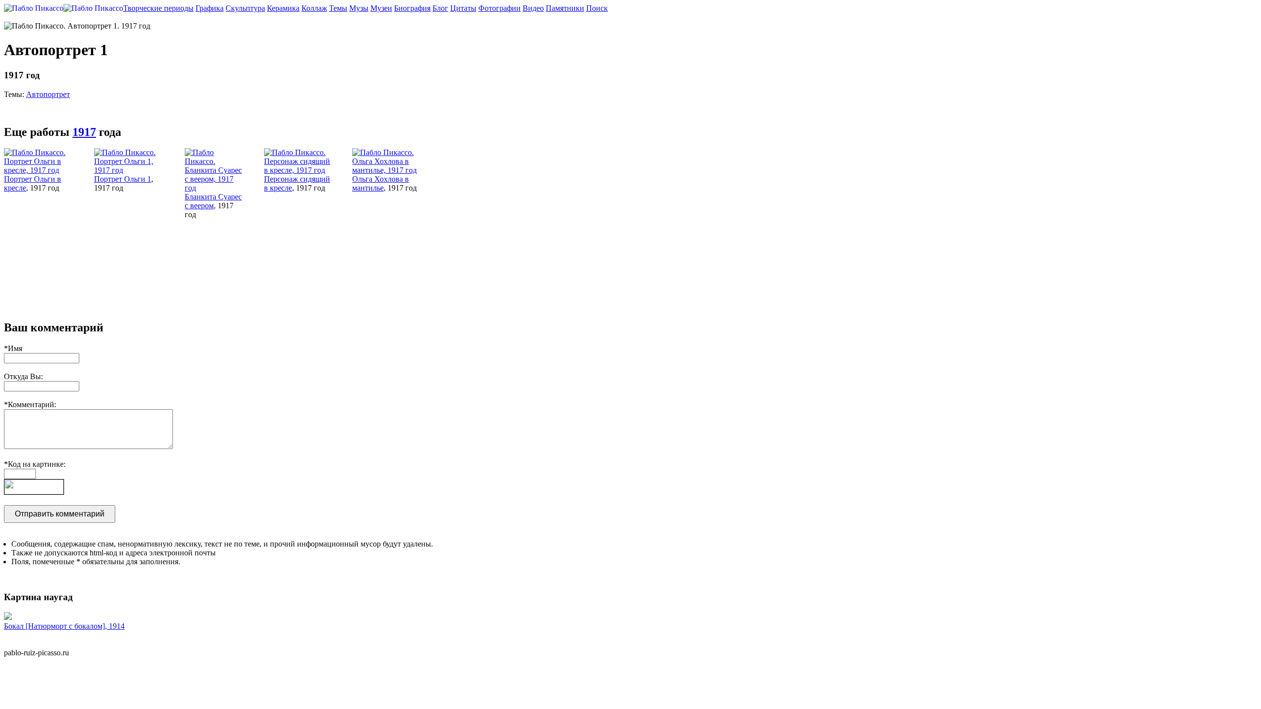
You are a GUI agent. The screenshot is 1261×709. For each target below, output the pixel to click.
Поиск (597, 8)
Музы (358, 8)
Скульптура (245, 8)
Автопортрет (48, 94)
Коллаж (314, 8)
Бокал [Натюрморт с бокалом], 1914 (64, 626)
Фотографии (499, 8)
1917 (84, 132)
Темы (338, 8)
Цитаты (463, 8)
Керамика (283, 8)
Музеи (381, 8)
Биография (412, 8)
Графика (210, 8)
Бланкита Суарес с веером (213, 201)
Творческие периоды (158, 8)
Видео (533, 8)
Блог (440, 8)
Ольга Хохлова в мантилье (380, 183)
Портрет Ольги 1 (122, 179)
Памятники (565, 8)
